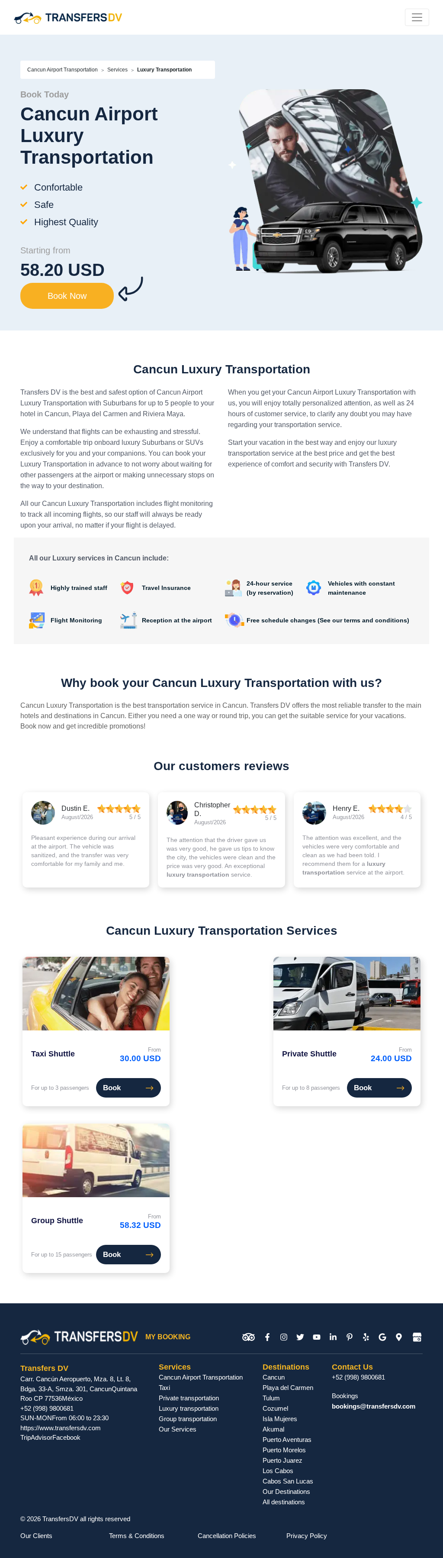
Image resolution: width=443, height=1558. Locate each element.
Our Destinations (286, 1491)
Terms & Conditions (136, 1535)
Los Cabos (278, 1470)
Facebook (66, 1437)
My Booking (167, 1337)
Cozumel (275, 1408)
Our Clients (36, 1535)
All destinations (284, 1502)
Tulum (271, 1398)
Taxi (164, 1387)
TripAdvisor (36, 1437)
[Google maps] (399, 1337)
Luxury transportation (188, 1408)
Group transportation (188, 1418)
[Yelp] (366, 1337)
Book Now (67, 296)
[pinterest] (349, 1337)
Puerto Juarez (282, 1460)
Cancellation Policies (227, 1535)
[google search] (382, 1337)
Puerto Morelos (284, 1450)
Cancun (274, 1377)
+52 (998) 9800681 (47, 1408)
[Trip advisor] (248, 1337)
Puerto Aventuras (287, 1439)
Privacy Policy (306, 1535)
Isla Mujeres (280, 1418)
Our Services (177, 1429)
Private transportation (189, 1398)
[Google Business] (417, 1337)
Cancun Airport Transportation (62, 70)
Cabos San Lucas (288, 1481)
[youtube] (317, 1337)
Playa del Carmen (288, 1387)
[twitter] (300, 1337)
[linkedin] (333, 1337)
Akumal (273, 1429)
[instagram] (284, 1337)
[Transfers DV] (68, 17)
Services (117, 70)
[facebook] (267, 1337)
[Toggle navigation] (417, 17)
